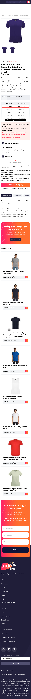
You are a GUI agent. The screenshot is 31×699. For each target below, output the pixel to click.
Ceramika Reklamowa (8, 602)
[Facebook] (3, 649)
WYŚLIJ (15, 550)
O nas (3, 587)
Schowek (4, 634)
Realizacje (4, 584)
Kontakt (3, 595)
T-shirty (9, 15)
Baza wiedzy (5, 616)
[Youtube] (14, 649)
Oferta (2, 15)
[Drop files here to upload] (15, 161)
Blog (2, 599)
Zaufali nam (5, 620)
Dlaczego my (5, 591)
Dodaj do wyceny (14, 185)
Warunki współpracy (8, 637)
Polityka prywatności (8, 641)
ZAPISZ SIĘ (15, 663)
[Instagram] (8, 649)
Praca (3, 624)
